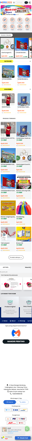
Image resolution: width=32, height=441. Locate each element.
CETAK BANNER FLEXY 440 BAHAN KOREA (7, 79)
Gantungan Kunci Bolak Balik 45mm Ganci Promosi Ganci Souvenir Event (7, 53)
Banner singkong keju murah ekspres (8, 217)
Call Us (24, 402)
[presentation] (1, 10)
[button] (14, 14)
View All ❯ (28, 267)
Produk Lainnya (15, 257)
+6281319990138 (17, 394)
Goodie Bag (20, 217)
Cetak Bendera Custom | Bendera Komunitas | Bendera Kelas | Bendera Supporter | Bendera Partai (21, 53)
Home (5, 321)
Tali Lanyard (5, 243)
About (13, 321)
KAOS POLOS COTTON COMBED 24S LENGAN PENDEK (7, 107)
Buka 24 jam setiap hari (17, 392)
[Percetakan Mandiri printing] (6, 2)
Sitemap (22, 321)
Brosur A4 (19, 243)
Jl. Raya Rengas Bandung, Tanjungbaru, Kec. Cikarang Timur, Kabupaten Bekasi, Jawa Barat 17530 (16, 387)
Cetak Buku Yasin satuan (23, 107)
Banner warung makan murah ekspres (23, 190)
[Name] (26, 2)
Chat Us (10, 402)
